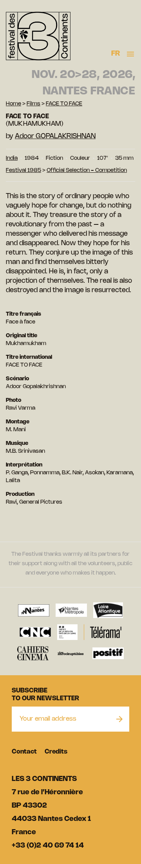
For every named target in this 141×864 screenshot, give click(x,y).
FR (115, 54)
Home (13, 104)
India (12, 158)
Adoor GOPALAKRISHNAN (55, 136)
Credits (56, 752)
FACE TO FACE (64, 104)
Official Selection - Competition (87, 170)
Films (33, 104)
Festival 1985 (23, 170)
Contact (24, 752)
